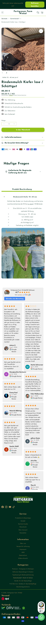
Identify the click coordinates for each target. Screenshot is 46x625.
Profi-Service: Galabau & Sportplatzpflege (23, 584)
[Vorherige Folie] (2, 73)
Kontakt (23, 521)
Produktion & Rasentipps (23, 518)
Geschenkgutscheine (23, 587)
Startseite (4, 19)
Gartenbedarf (14, 19)
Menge (3, 120)
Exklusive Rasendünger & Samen (23, 572)
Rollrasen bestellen (35, 4)
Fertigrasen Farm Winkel (14, 593)
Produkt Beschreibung (22, 189)
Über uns (23, 543)
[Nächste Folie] (6, 73)
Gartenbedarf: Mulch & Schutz (23, 578)
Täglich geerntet (36, 236)
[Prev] (27, 275)
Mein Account (23, 530)
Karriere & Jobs (23, 524)
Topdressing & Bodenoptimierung (23, 575)
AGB (23, 552)
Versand (11, 95)
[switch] (41, 611)
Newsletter (23, 533)
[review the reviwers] (10, 350)
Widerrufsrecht (23, 558)
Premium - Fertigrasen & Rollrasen (23, 569)
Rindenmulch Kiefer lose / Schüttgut (13, 22)
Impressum (23, 549)
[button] (2, 12)
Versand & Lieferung (23, 546)
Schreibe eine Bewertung (15, 299)
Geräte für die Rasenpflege (23, 581)
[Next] (38, 275)
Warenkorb (22, 527)
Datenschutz (23, 555)
